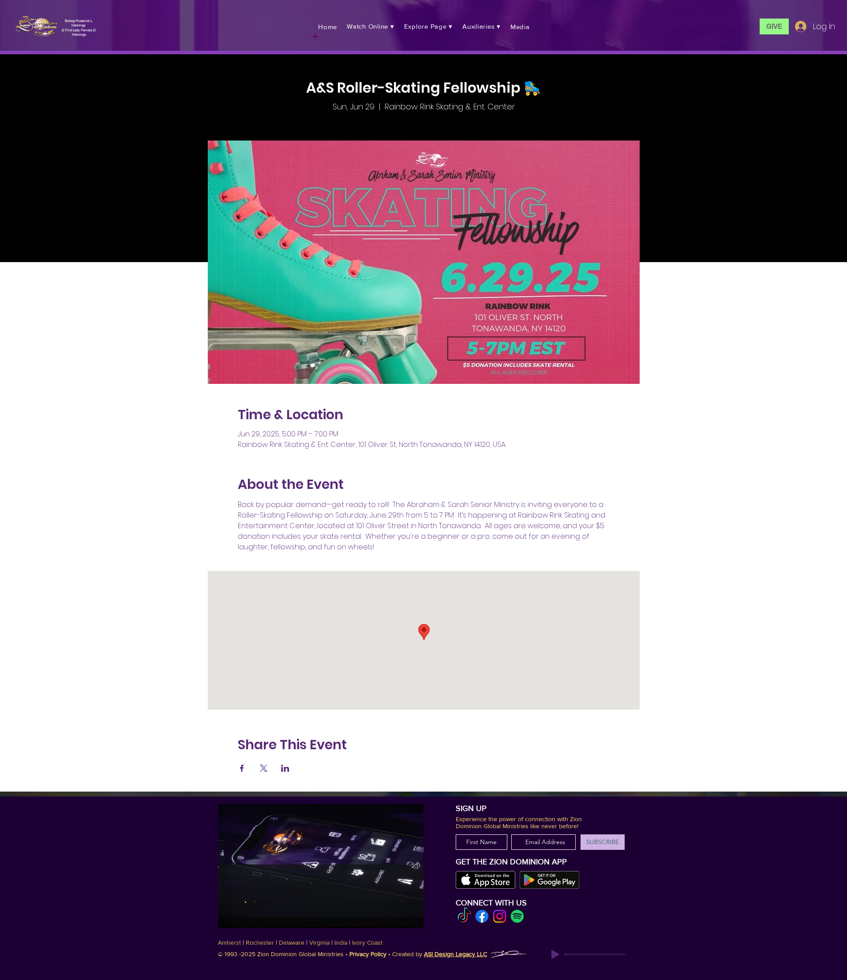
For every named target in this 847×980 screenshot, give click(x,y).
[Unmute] (244, 916)
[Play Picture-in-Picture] (409, 916)
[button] (370, 26)
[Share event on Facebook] (242, 768)
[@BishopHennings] (464, 916)
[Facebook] (482, 916)
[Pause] (229, 916)
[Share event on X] (263, 768)
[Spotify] (517, 916)
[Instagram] (499, 916)
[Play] (555, 954)
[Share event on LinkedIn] (285, 768)
